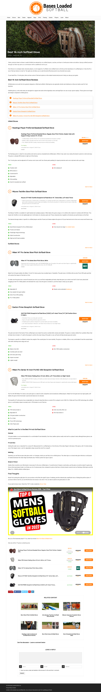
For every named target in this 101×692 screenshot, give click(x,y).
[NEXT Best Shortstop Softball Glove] (99, 688)
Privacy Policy (9, 687)
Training (45, 17)
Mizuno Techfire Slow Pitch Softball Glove (25, 102)
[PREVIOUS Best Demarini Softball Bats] (1, 688)
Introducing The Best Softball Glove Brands (50, 615)
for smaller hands (70, 227)
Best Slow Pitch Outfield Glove (29, 615)
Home (8, 17)
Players (56, 17)
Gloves (14, 17)
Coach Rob (10, 55)
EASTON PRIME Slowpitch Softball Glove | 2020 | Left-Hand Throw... (37, 585)
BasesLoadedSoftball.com (15, 685)
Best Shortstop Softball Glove (50, 634)
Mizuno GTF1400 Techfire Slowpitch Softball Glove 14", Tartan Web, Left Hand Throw (47, 198)
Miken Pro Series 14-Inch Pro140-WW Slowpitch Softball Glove (31, 116)
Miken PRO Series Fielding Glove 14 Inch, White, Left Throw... (34, 560)
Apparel (29, 17)
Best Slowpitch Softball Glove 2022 (71, 634)
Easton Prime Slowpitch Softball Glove (24, 111)
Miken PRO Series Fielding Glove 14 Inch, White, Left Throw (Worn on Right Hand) (45, 376)
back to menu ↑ (89, 186)
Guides (50, 17)
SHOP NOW (85, 141)
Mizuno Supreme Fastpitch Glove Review (71, 615)
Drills (39, 17)
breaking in (69, 289)
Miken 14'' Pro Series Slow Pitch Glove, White (34, 260)
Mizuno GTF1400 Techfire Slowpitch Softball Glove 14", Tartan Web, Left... (38, 576)
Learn (61, 17)
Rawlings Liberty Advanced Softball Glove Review (29, 634)
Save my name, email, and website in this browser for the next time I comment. (40, 670)
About (66, 17)
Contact (14, 687)
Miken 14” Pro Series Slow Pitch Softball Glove (26, 107)
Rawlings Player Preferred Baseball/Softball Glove (27, 98)
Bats (19, 17)
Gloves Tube (43, 484)
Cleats (24, 17)
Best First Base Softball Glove (44, 538)
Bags (34, 17)
